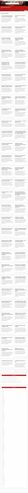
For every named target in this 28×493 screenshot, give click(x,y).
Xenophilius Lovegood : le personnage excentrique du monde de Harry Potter (20, 144)
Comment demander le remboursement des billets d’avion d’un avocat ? (7, 349)
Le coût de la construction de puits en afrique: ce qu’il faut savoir (7, 180)
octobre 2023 (3, 433)
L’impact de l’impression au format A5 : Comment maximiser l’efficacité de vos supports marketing (20, 132)
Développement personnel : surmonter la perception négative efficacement (7, 253)
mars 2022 (3, 458)
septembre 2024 (3, 419)
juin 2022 (3, 454)
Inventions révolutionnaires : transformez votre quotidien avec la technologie (20, 51)
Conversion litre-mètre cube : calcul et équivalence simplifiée (20, 241)
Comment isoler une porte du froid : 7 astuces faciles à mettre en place (7, 229)
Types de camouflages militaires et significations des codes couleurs (20, 253)
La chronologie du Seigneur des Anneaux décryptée (6, 109)
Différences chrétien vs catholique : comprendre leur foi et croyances (7, 241)
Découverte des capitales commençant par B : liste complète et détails (7, 265)
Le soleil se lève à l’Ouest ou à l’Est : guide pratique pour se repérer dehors (10, 378)
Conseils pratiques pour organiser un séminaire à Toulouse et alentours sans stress (20, 109)
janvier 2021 (3, 476)
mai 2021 (3, 471)
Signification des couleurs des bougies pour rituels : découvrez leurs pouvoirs (20, 290)
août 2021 (3, 467)
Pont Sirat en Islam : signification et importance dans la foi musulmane (20, 265)
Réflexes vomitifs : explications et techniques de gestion (20, 156)
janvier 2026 (3, 398)
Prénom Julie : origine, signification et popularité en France (20, 27)
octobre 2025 (3, 402)
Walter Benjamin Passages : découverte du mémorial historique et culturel (7, 314)
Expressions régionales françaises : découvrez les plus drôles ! (7, 302)
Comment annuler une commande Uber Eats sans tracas (7, 122)
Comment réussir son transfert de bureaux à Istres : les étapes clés (7, 27)
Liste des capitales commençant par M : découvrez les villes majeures (20, 63)
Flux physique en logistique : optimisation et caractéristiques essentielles (6, 277)
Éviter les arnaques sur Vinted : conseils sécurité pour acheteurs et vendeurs (7, 51)
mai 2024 (3, 424)
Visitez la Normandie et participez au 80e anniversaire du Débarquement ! (7, 16)
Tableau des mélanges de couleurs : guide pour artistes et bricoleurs (7, 156)
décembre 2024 (3, 415)
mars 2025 (3, 411)
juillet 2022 (3, 453)
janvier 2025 (3, 414)
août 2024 (3, 420)
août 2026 (3, 389)
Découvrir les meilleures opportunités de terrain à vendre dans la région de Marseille (20, 229)
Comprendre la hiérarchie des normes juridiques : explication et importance (7, 97)
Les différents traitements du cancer (7, 360)
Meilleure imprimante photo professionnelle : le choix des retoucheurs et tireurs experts (11, 382)
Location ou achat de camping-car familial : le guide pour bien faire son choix (20, 97)
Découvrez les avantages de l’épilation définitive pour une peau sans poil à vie (20, 206)
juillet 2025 (3, 406)
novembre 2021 (3, 463)
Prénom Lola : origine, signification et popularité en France (20, 86)
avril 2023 (3, 441)
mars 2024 (3, 427)
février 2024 (3, 428)
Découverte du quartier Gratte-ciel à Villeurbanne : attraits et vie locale (7, 86)
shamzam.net (6, 7)
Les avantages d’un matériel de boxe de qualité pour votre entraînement (7, 132)
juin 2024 (3, 423)
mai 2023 (3, 440)
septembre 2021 (3, 466)
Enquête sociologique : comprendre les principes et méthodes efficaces (20, 277)
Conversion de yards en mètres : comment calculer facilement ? (6, 75)
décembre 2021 (3, 462)
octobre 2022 (3, 449)
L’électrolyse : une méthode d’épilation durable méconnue (19, 218)
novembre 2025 (3, 401)
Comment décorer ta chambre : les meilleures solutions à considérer (20, 338)
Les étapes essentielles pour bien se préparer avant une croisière (7, 218)
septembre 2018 (3, 480)
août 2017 (3, 484)
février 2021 (3, 475)
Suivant (16, 371)
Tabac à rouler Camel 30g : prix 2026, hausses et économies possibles (20, 0)
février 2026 (3, 397)
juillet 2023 (3, 437)
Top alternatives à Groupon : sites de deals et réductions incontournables (20, 302)
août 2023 (3, 436)
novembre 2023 (3, 432)
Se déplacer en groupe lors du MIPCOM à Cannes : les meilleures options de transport (7, 168)
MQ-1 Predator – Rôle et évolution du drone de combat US (20, 75)
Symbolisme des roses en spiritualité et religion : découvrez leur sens (20, 314)
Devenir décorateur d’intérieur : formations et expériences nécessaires (19, 168)
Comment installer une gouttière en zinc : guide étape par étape (20, 180)
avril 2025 (3, 410)
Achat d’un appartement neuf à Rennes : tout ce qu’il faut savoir (9, 377)
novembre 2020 (3, 479)
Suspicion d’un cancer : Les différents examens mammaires (20, 349)
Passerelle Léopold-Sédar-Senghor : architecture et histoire (7, 144)
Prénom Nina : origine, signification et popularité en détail (7, 326)
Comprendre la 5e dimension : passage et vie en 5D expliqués (6, 39)
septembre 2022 (3, 450)
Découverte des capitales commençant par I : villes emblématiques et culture (5, 63)
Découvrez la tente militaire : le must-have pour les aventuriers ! (6, 206)
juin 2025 (3, 407)
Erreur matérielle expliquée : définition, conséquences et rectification (19, 39)
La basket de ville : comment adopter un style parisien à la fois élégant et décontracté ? (11, 381)
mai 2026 (3, 393)
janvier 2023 (3, 445)
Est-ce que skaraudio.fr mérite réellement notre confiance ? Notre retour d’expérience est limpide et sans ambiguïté (20, 193)
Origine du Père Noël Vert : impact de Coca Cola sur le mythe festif (7, 290)
